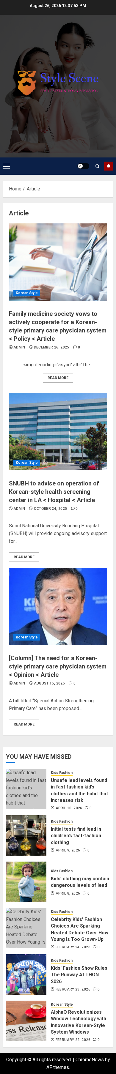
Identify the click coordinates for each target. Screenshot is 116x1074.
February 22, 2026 (73, 1040)
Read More (58, 378)
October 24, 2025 (50, 509)
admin (19, 347)
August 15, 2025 (49, 683)
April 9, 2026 (68, 850)
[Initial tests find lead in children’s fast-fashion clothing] (26, 835)
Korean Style (27, 293)
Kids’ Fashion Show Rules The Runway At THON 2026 (79, 974)
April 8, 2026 (68, 893)
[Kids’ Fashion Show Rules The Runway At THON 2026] (26, 974)
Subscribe (108, 166)
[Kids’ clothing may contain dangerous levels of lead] (26, 882)
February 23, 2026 (73, 989)
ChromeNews (90, 1059)
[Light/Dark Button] (83, 166)
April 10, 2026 (69, 808)
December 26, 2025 (51, 347)
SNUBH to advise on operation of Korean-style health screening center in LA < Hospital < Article (54, 492)
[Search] (97, 166)
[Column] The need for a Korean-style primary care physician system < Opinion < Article (57, 666)
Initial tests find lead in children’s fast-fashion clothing (76, 835)
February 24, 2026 (73, 947)
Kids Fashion (62, 773)
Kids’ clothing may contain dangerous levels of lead (80, 882)
